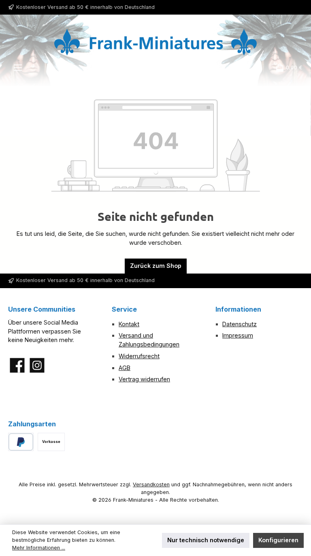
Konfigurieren (278, 540)
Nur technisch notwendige (205, 540)
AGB (124, 367)
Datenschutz (239, 324)
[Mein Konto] (256, 68)
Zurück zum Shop (155, 265)
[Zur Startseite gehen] (155, 42)
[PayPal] (21, 442)
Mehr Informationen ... (38, 548)
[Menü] (18, 68)
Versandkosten (151, 484)
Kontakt (129, 324)
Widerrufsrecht (139, 356)
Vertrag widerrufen (144, 379)
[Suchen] (209, 68)
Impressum (237, 335)
